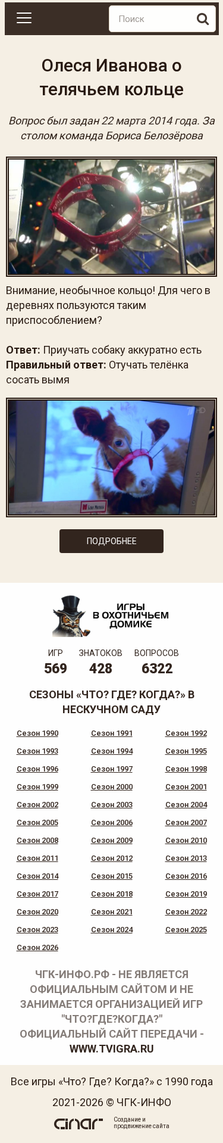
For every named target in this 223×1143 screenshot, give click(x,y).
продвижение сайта (141, 1126)
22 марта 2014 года (149, 120)
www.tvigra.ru (112, 1048)
